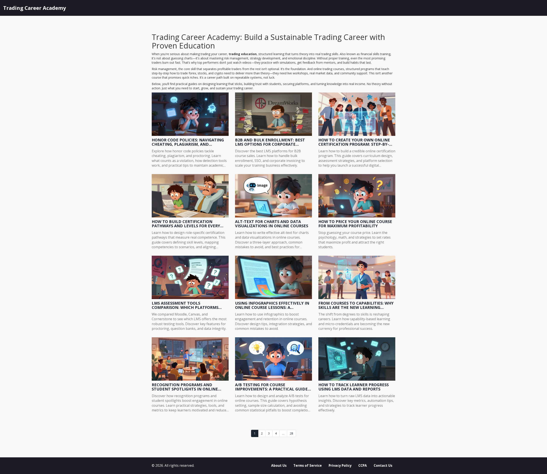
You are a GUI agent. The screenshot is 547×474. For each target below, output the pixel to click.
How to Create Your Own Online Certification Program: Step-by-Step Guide (354, 142)
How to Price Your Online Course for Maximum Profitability (355, 224)
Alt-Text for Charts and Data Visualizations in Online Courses (271, 224)
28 (291, 433)
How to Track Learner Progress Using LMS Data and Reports (353, 387)
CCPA (362, 465)
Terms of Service (307, 465)
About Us (279, 465)
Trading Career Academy (34, 7)
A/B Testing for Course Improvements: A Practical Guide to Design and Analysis (271, 387)
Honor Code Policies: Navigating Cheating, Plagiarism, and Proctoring (188, 142)
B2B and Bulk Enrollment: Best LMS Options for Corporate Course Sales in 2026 (270, 142)
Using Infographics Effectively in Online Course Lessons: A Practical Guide (272, 305)
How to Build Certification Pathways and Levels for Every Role (186, 224)
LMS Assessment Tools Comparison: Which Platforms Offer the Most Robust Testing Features (186, 305)
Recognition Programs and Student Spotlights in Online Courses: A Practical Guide (185, 387)
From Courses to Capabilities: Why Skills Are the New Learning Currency (356, 305)
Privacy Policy (340, 465)
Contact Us (383, 465)
